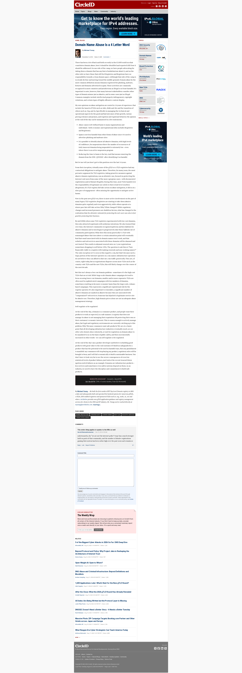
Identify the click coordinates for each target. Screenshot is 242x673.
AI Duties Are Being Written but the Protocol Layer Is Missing (101, 601)
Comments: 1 (107, 57)
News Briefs (105, 657)
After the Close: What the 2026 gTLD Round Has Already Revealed (103, 592)
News (96, 11)
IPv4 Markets (145, 77)
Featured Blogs (96, 657)
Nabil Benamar (79, 566)
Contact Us (89, 654)
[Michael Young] (78, 57)
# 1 (133, 445)
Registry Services (128, 414)
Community (104, 11)
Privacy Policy (99, 659)
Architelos (83, 399)
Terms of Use (108, 659)
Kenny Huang (78, 557)
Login (149, 3)
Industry (113, 11)
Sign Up (154, 3)
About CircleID (162, 3)
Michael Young (82, 391)
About (83, 654)
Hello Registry (79, 586)
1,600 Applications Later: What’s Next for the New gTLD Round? (102, 583)
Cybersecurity (96, 414)
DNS (141, 98)
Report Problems (90, 445)
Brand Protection (82, 414)
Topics (83, 11)
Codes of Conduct (90, 659)
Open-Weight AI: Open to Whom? (89, 563)
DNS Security (145, 45)
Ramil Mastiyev (79, 613)
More (76, 637)
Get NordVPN (90, 382)
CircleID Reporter (79, 595)
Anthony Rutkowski (80, 633)
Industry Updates (114, 657)
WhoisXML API (79, 545)
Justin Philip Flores (80, 604)
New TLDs (117, 414)
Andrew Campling (80, 577)
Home (77, 11)
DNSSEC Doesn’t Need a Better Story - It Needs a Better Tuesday (102, 610)
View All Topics (143, 118)
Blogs (90, 11)
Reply (79, 445)
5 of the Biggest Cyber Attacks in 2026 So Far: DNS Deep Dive (101, 542)
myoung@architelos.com (83, 404)
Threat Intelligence (83, 417)
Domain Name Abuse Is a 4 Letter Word (102, 45)
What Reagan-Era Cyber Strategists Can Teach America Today (101, 630)
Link (83, 445)
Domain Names (107, 414)
